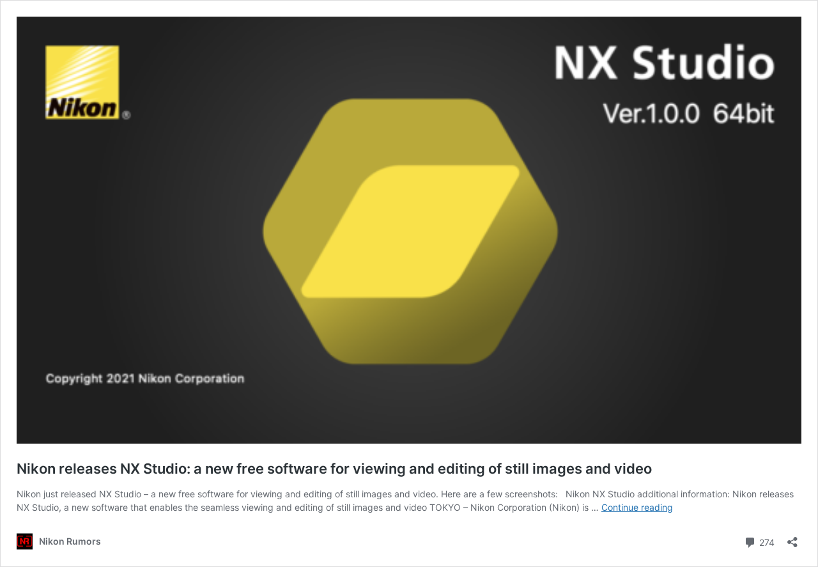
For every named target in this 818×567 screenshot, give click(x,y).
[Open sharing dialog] (792, 538)
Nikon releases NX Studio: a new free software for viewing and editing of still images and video (334, 468)
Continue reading (637, 507)
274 (766, 541)
